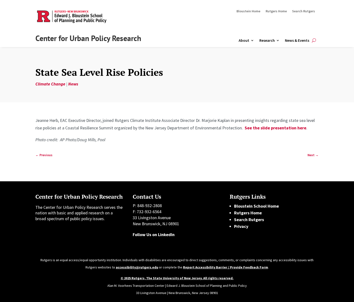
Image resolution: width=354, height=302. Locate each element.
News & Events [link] (297, 40)
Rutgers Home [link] (276, 11)
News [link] (73, 84)
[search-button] (314, 40)
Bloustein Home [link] (248, 11)
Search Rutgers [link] (303, 11)
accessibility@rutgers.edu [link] (137, 267)
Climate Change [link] (50, 84)
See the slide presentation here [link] (275, 128)
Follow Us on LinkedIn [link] (154, 234)
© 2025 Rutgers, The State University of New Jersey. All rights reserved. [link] (177, 278)
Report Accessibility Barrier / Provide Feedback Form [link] (225, 267)
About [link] (244, 40)
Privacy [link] (241, 226)
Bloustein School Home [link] (256, 206)
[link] (43, 155)
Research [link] (267, 40)
